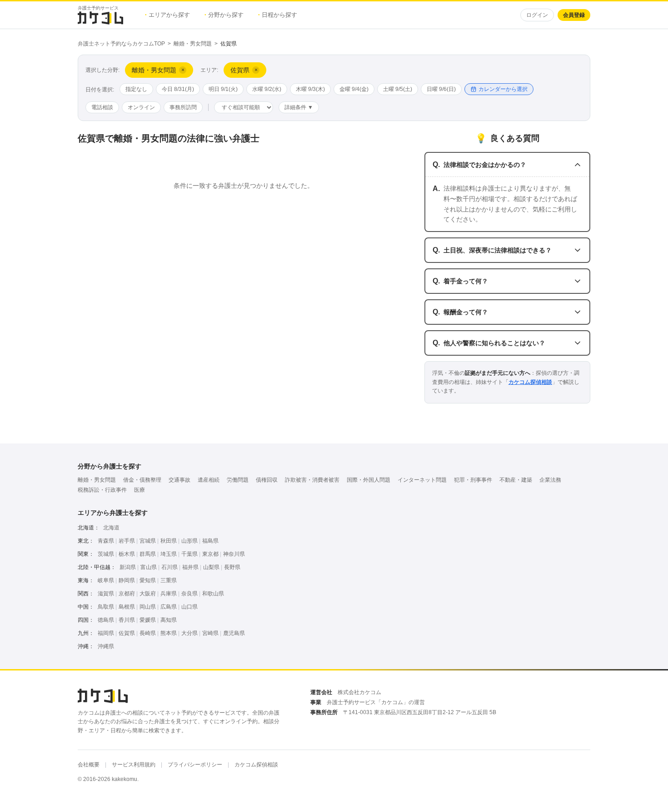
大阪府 (148, 593)
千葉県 (189, 554)
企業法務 (550, 480)
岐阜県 (106, 580)
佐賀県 (127, 633)
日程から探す (277, 14)
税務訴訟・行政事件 (102, 490)
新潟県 (128, 567)
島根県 (127, 607)
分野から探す (224, 14)
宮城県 (148, 541)
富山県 (148, 567)
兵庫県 (168, 593)
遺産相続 (208, 480)
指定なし (136, 89)
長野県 (232, 567)
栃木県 (127, 554)
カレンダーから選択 (503, 89)
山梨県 (211, 567)
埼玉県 (168, 554)
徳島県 (106, 620)
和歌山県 (213, 593)
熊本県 (168, 633)
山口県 (189, 607)
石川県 (169, 567)
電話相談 (102, 107)
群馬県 (148, 554)
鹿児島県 (234, 633)
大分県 (189, 633)
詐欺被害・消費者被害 (312, 480)
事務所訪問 (183, 107)
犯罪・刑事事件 (473, 480)
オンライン (141, 107)
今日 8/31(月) (178, 89)
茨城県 (106, 554)
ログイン (537, 15)
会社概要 (89, 764)
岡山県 (148, 607)
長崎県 (148, 633)
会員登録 (574, 15)
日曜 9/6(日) (441, 89)
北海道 (111, 527)
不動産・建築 (515, 480)
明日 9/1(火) (223, 89)
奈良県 (189, 593)
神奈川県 (234, 554)
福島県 (210, 541)
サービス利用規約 (133, 764)
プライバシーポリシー (195, 764)
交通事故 (179, 480)
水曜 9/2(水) (266, 89)
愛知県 (148, 580)
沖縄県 (106, 646)
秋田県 (168, 541)
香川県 (127, 620)
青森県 (106, 541)
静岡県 (127, 580)
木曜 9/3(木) (310, 89)
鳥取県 (106, 607)
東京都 (210, 554)
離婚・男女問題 (193, 43)
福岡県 (106, 633)
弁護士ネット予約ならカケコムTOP (121, 43)
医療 (139, 490)
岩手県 (127, 541)
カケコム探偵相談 (530, 382)
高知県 (168, 620)
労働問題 (238, 480)
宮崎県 (210, 633)
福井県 (190, 567)
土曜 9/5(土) (397, 89)
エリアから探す (167, 14)
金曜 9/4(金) (354, 89)
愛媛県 (148, 620)
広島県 (168, 607)
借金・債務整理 (142, 480)
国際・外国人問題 (368, 480)
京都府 (127, 593)
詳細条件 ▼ (298, 107)
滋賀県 (106, 593)
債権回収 (267, 480)
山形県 (189, 541)
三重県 (168, 580)
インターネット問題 (422, 480)
